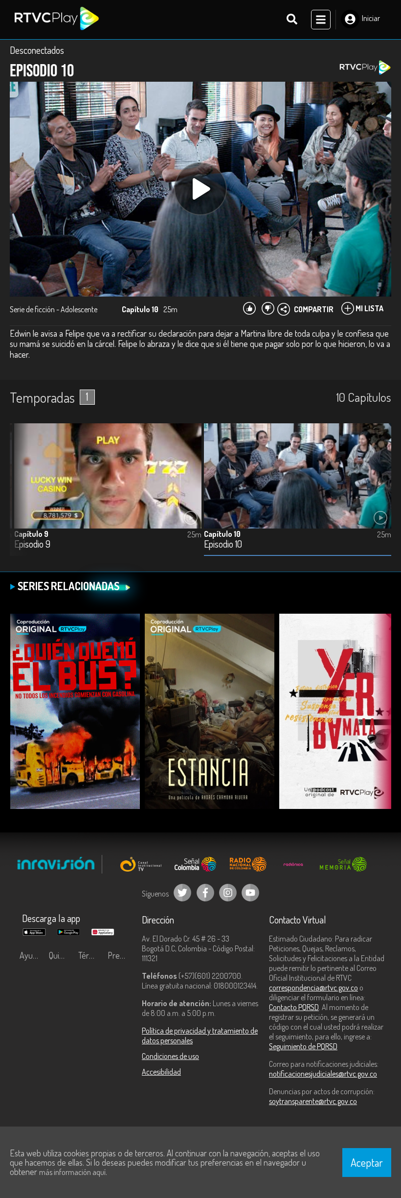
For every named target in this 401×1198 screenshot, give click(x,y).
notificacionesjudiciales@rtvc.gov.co (323, 1074)
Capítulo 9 (31, 534)
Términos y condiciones (90, 955)
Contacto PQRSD (294, 1007)
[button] (22, 497)
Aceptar (367, 1162)
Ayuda (30, 955)
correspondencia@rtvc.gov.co (313, 987)
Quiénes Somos (61, 955)
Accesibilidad (161, 1072)
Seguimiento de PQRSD (303, 1046)
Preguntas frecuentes (120, 955)
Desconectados (37, 50)
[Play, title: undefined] (200, 188)
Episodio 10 (223, 544)
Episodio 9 (32, 544)
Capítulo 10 (222, 534)
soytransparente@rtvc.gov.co (313, 1101)
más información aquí (72, 1172)
